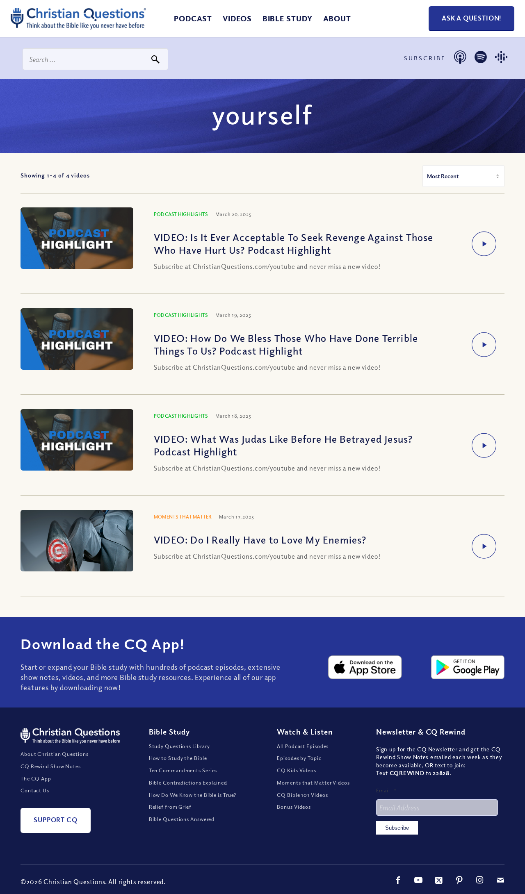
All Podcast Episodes (303, 746)
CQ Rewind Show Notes (51, 766)
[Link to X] (439, 880)
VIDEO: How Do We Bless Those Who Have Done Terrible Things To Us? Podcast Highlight (286, 344)
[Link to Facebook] (398, 880)
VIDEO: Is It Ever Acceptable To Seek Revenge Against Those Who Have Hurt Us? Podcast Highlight (294, 243)
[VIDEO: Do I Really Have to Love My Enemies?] (77, 566)
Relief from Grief (170, 806)
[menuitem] (193, 18)
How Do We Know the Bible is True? (193, 795)
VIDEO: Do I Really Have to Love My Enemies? (260, 539)
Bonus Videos (294, 806)
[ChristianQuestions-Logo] (78, 26)
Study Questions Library (179, 746)
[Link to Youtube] (418, 880)
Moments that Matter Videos (313, 782)
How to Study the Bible (178, 758)
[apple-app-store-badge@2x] (365, 667)
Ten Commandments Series (183, 770)
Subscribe (397, 828)
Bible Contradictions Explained (188, 782)
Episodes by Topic (299, 758)
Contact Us (35, 790)
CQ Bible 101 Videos (302, 795)
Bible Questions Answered (182, 819)
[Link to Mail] (500, 880)
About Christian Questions (55, 754)
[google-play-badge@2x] (467, 667)
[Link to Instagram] (480, 880)
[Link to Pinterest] (459, 880)
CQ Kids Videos (296, 770)
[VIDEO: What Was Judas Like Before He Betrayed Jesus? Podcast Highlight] (77, 441)
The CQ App (36, 778)
